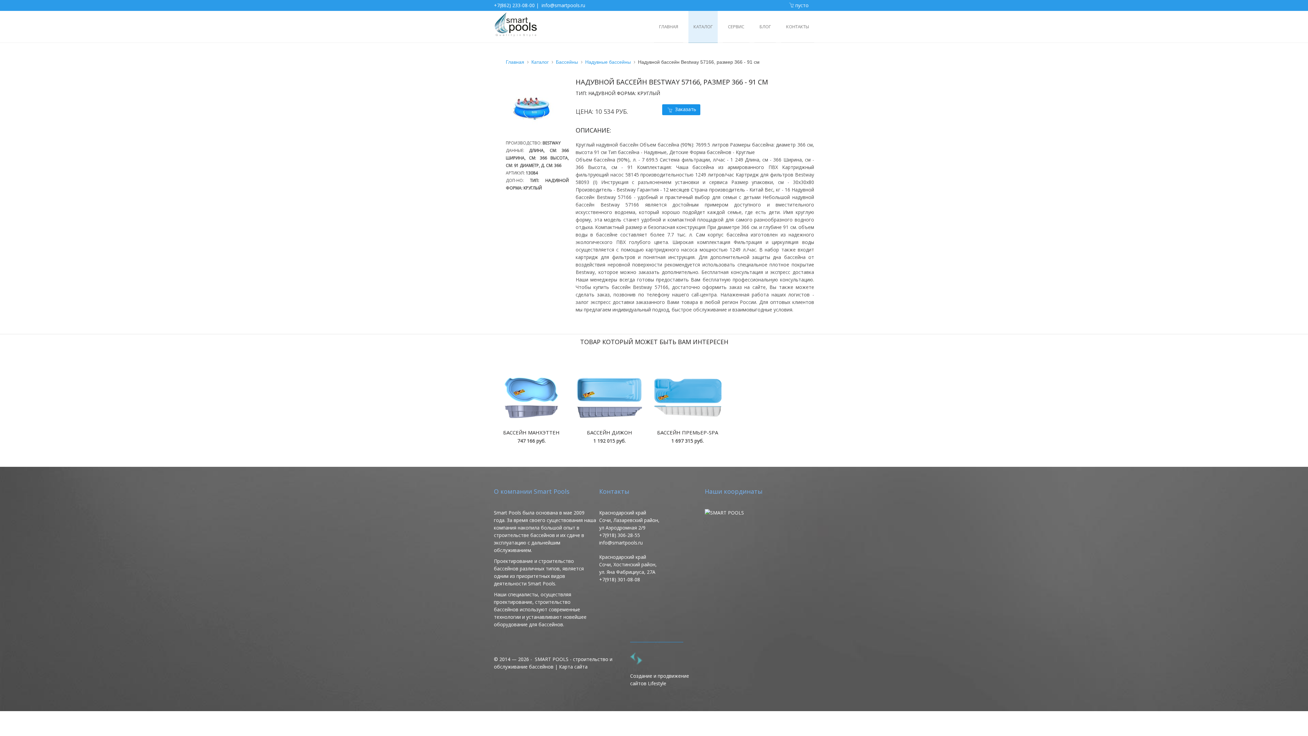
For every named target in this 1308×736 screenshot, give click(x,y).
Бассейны (567, 62)
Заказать (685, 109)
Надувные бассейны (608, 62)
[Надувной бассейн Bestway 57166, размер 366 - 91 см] (535, 135)
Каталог (540, 62)
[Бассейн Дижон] (609, 398)
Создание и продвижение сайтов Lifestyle (659, 680)
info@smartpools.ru (563, 5)
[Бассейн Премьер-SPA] (687, 398)
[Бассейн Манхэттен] (531, 398)
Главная (515, 62)
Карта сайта (573, 666)
